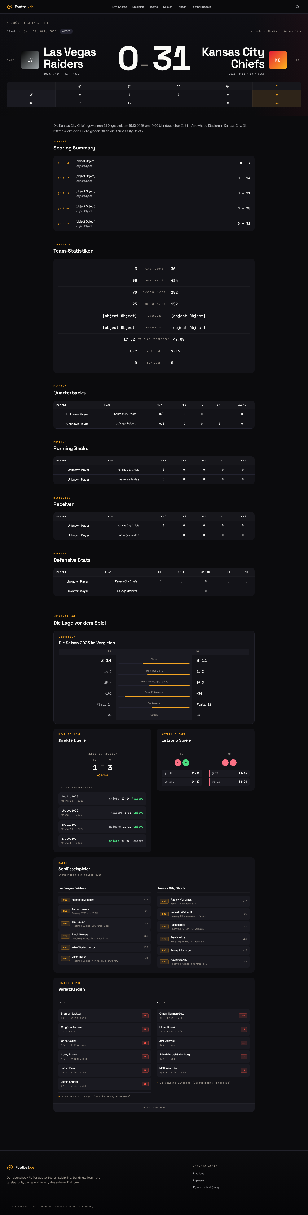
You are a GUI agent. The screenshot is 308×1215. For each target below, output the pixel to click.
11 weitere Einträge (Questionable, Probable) (195, 1082)
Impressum (199, 1180)
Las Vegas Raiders (72, 888)
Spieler (167, 6)
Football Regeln (201, 6)
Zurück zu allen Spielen (30, 22)
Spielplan (138, 6)
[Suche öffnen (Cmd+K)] (297, 6)
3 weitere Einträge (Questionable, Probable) (96, 1096)
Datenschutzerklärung (206, 1187)
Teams (154, 6)
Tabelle (181, 6)
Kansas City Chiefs (171, 888)
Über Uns (198, 1173)
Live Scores (119, 6)
